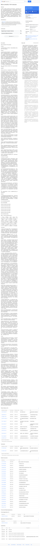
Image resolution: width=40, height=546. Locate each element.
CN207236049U (4, 465)
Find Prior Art (35, 11)
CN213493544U (4, 488)
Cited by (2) (34, 35)
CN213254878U (4, 426)
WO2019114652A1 (4, 418)
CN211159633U (4, 421)
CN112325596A (4, 478)
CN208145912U (4, 414)
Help (31, 544)
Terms (23, 544)
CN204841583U (4, 467)
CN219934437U (4, 499)
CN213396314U (4, 428)
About (9, 544)
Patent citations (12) (30, 35)
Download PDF (29, 11)
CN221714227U (4, 505)
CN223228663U (4, 503)
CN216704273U (4, 433)
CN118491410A (4, 450)
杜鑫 (29, 16)
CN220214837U (4, 497)
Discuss (27, 39)
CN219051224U (4, 501)
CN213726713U (4, 430)
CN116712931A (4, 461)
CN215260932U (4, 486)
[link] (11, 23)
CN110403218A (4, 463)
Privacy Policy (27, 544)
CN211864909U (4, 473)
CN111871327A (4, 469)
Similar (28, 12)
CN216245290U (4, 484)
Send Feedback (13, 544)
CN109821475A (4, 416)
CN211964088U (4, 482)
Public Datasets (19, 544)
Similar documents (30, 36)
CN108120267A (4, 480)
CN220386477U (4, 495)
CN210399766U (4, 471)
